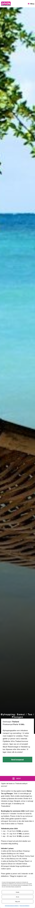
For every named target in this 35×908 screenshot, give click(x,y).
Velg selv (17, 901)
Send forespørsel (17, 759)
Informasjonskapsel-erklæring (12, 905)
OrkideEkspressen (6, 4)
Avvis (17, 897)
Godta (17, 892)
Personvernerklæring (24, 905)
